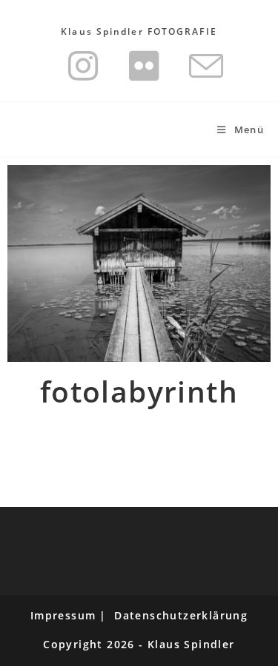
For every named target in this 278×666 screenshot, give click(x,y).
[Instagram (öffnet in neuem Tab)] (83, 66)
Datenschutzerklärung (181, 615)
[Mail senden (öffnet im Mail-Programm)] (199, 66)
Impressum (63, 615)
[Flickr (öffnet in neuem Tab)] (144, 66)
